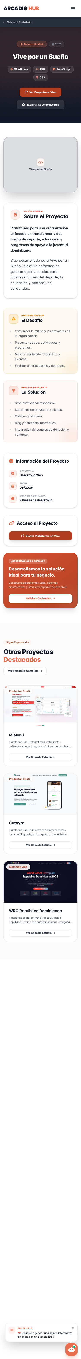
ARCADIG (21, 8)
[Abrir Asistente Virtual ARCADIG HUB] (71, 1349)
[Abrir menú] (73, 8)
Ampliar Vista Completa (56, 181)
